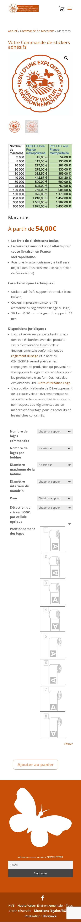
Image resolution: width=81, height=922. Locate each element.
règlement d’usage (24, 356)
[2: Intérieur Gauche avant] (52, 565)
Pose (13, 498)
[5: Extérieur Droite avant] (52, 645)
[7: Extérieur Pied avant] (52, 698)
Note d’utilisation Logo (54, 383)
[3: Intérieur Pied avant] (52, 592)
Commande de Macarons (37, 31)
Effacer (68, 744)
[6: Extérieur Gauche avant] (52, 672)
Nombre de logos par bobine (19, 452)
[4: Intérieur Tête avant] (52, 619)
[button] (66, 58)
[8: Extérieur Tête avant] (52, 725)
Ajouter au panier (35, 764)
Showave (49, 916)
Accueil (12, 31)
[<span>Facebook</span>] (42, 898)
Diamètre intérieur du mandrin (19, 486)
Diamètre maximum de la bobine (22, 469)
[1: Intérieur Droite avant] (52, 539)
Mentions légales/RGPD (52, 910)
